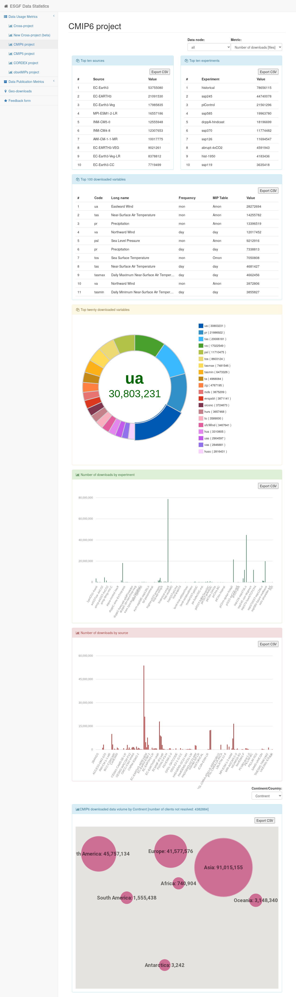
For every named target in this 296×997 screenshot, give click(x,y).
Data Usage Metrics (22, 16)
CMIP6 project (23, 44)
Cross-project (23, 25)
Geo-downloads (20, 91)
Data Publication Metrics (26, 81)
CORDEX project (25, 62)
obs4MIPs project (26, 72)
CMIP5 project (23, 53)
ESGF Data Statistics (29, 6)
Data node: (196, 39)
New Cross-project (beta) (31, 35)
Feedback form (19, 100)
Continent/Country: (267, 788)
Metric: (236, 39)
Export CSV (159, 71)
